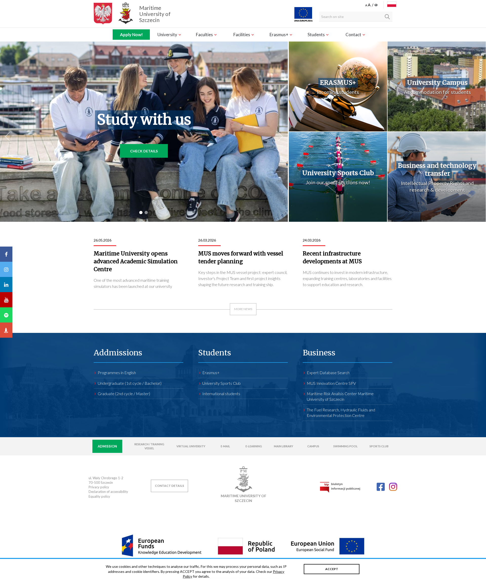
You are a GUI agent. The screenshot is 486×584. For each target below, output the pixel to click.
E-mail (225, 446)
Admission (107, 446)
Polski (391, 4)
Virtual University (190, 446)
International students (221, 393)
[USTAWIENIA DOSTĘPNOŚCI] (372, 5)
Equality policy (99, 496)
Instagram (393, 486)
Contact (354, 34)
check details (144, 151)
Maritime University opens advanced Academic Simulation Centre (136, 261)
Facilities (242, 34)
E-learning (254, 446)
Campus (313, 446)
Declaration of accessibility (108, 492)
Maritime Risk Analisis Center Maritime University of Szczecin (340, 396)
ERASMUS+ (338, 83)
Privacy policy (99, 487)
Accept (331, 569)
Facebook (380, 486)
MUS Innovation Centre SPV (331, 383)
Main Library (283, 446)
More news (243, 309)
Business (319, 352)
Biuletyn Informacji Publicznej (339, 487)
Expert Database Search (328, 372)
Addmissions (118, 352)
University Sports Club (338, 173)
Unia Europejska (303, 14)
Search (387, 17)
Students (317, 34)
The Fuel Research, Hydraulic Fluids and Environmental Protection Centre (341, 412)
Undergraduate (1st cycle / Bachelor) (129, 383)
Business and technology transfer (437, 169)
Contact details (169, 486)
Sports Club (379, 446)
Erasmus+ (279, 34)
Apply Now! (131, 34)
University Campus (437, 83)
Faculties (205, 34)
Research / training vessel (149, 446)
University (167, 34)
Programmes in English (117, 372)
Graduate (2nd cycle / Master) (124, 393)
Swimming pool (345, 446)
